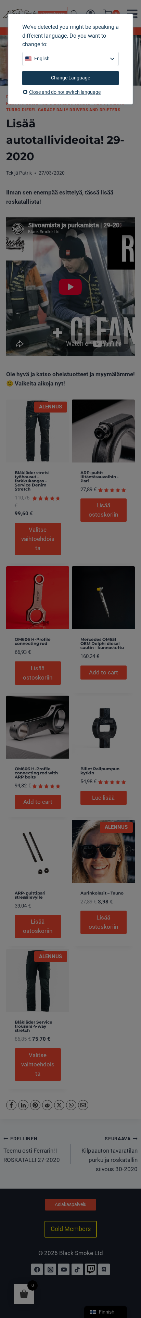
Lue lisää (103, 797)
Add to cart (103, 672)
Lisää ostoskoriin (103, 510)
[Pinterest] (35, 1105)
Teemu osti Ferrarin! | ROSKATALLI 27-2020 (31, 1149)
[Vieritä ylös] (128, 1283)
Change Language (70, 77)
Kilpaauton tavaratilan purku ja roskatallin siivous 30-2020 (109, 1154)
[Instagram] (50, 1269)
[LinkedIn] (23, 1105)
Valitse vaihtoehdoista (37, 539)
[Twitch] (91, 1269)
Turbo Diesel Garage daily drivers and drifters (63, 109)
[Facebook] (11, 1105)
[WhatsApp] (71, 1105)
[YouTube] (63, 1269)
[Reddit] (47, 1105)
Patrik (25, 173)
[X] (59, 1105)
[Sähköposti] (83, 1105)
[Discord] (104, 1269)
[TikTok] (77, 1269)
